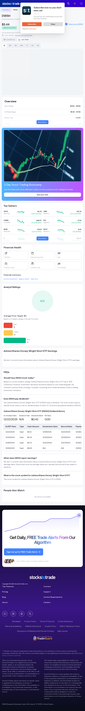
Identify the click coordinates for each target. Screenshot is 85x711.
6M (21, 45)
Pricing (5, 592)
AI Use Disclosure (65, 621)
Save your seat (42, 195)
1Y (27, 45)
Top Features (8, 586)
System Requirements (53, 597)
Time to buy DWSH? (75, 24)
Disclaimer (16, 621)
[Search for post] (68, 3)
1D (4, 45)
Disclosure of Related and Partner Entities (35, 631)
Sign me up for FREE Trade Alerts (22, 552)
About (5, 602)
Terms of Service (47, 621)
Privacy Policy (30, 621)
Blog (4, 597)
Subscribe (32, 24)
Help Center (62, 631)
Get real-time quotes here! (23, 35)
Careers (47, 602)
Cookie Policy (50, 626)
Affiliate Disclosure (33, 626)
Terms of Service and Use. (11, 655)
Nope (53, 24)
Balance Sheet (24, 279)
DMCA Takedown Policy (70, 626)
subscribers (32, 29)
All (38, 45)
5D (10, 45)
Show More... (42, 122)
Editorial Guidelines (13, 626)
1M (16, 45)
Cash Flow (34, 279)
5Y (32, 45)
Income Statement (10, 279)
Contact (47, 586)
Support (47, 592)
